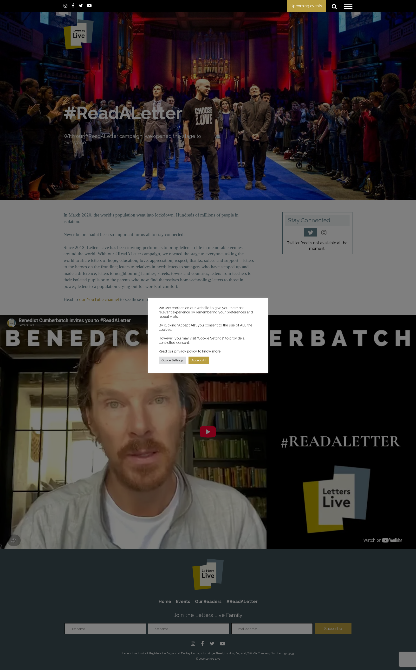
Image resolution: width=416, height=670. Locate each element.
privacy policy (185, 351)
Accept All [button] (198, 360)
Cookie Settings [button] (172, 360)
